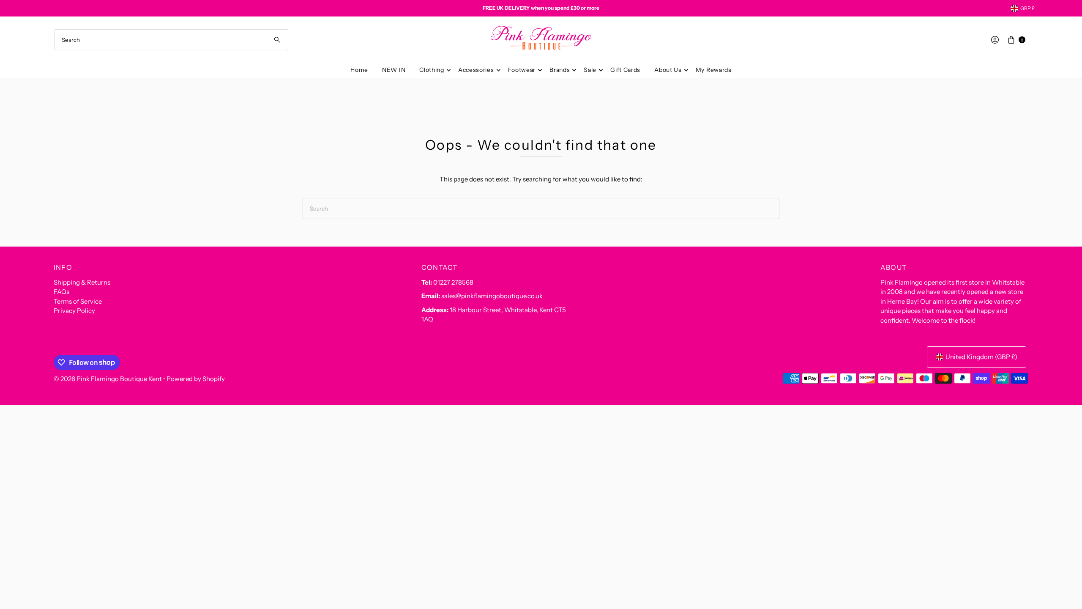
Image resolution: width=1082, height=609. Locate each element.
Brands (559, 70)
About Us (668, 70)
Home (359, 70)
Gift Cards (625, 70)
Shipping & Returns (82, 282)
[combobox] (171, 39)
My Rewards (714, 70)
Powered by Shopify (196, 379)
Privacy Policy (74, 311)
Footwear (522, 70)
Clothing (431, 70)
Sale (590, 70)
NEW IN (393, 70)
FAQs (61, 292)
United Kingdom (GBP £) (981, 357)
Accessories (476, 70)
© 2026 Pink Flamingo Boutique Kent (108, 379)
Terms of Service (78, 301)
